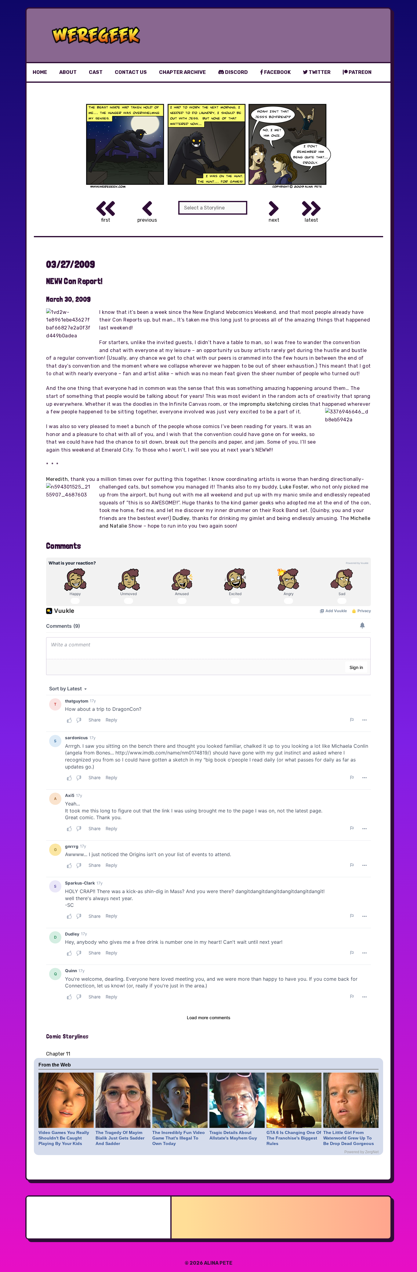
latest (311, 220)
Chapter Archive (182, 72)
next (274, 220)
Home (40, 72)
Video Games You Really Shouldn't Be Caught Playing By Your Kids (63, 1138)
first (105, 220)
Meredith (57, 479)
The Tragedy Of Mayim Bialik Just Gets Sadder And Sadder (120, 1138)
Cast (96, 72)
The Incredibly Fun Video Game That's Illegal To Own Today (178, 1138)
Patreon (360, 72)
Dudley (180, 518)
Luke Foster (294, 487)
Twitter (319, 72)
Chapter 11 (58, 1054)
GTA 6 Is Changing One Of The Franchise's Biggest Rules (294, 1138)
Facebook (277, 72)
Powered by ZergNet (361, 1152)
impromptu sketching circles (274, 404)
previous (147, 220)
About (68, 72)
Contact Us (131, 72)
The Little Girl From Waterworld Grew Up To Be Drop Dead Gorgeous (348, 1138)
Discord (236, 72)
